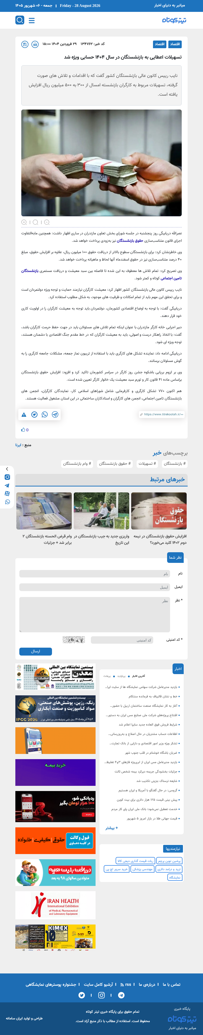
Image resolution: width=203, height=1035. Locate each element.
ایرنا (18, 445)
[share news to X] (34, 414)
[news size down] (47, 222)
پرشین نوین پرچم (169, 861)
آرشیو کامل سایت (98, 985)
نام (180, 573)
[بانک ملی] (55, 742)
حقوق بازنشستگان (130, 241)
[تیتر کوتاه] (174, 20)
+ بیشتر (111, 828)
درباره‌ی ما (146, 985)
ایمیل (178, 587)
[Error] (23, 414)
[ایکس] (81, 995)
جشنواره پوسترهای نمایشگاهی (51, 985)
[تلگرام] (120, 995)
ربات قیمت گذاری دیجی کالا (135, 861)
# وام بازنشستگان (77, 464)
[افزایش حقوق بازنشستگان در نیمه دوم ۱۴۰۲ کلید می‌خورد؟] (159, 510)
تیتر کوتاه (92, 1012)
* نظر (178, 600)
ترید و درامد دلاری (168, 869)
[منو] (31, 20)
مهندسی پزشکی (142, 869)
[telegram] (7, 485)
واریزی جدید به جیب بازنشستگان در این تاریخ (101, 539)
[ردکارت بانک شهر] (55, 808)
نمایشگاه (174, 877)
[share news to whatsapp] (44, 414)
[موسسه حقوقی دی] (55, 842)
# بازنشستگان (175, 464)
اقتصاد (175, 44)
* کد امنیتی (174, 640)
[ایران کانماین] (55, 678)
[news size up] (24, 222)
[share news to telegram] (55, 414)
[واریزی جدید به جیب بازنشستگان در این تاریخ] (101, 510)
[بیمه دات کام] (55, 774)
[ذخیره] (24, 44)
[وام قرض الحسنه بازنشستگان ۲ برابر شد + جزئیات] (44, 510)
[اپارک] (55, 874)
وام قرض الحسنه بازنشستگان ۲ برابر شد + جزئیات (47, 539)
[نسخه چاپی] (35, 44)
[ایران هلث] (55, 907)
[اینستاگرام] (100, 995)
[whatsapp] (7, 501)
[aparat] (7, 493)
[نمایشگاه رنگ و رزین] (55, 710)
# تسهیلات (147, 464)
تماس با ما (171, 985)
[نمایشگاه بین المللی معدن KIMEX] (55, 939)
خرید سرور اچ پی (116, 869)
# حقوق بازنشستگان (115, 464)
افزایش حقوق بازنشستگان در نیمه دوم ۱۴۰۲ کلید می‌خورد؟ (160, 539)
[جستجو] (19, 20)
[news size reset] (36, 222)
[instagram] (7, 477)
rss (127, 985)
